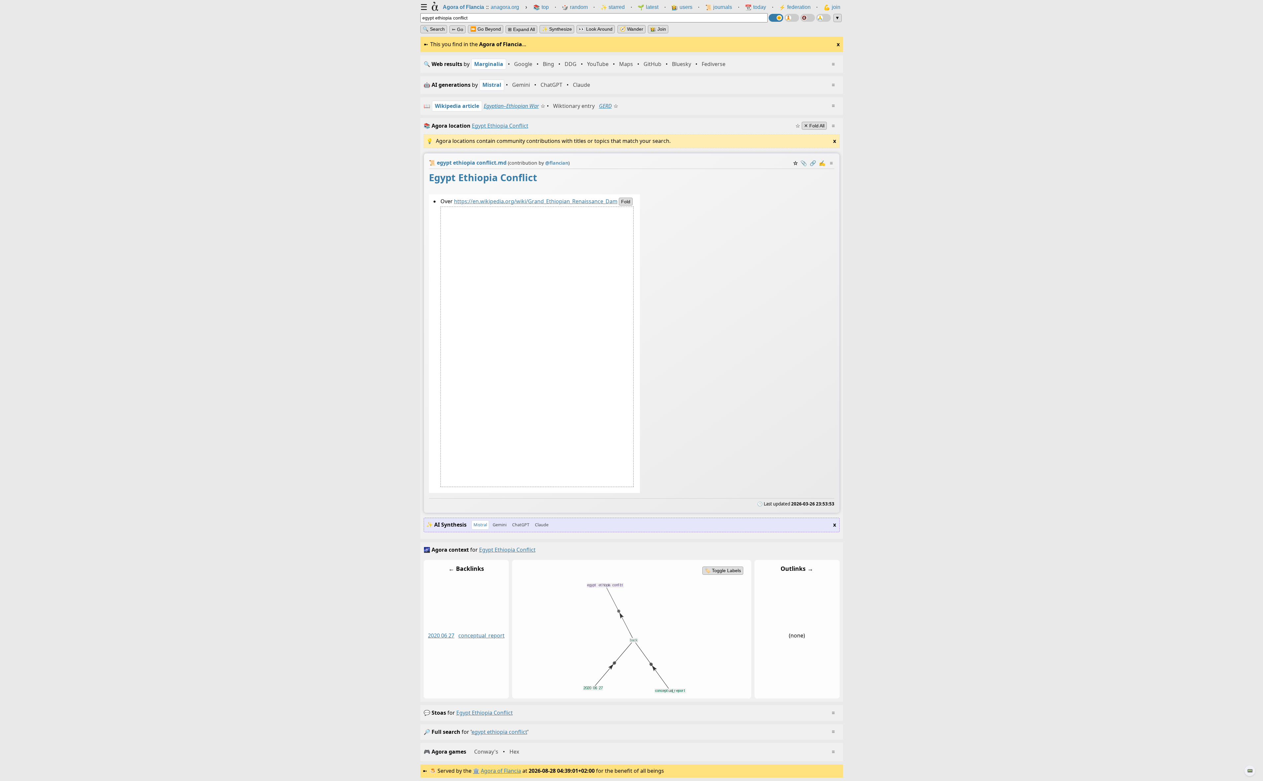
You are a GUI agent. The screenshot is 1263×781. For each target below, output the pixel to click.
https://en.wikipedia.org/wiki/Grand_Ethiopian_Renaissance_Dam (535, 201)
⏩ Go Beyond (485, 29)
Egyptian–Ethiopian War (511, 106)
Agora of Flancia (501, 770)
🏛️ (476, 770)
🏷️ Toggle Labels (722, 570)
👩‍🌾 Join (658, 29)
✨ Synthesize (557, 29)
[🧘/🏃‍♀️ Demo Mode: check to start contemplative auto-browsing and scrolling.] (792, 18)
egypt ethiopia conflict (484, 712)
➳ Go (457, 29)
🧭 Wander (631, 29)
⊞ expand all (521, 29)
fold (625, 201)
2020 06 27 (441, 635)
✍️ (822, 163)
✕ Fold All (814, 125)
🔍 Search (434, 29)
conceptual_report (481, 635)
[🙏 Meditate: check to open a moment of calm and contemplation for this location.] (823, 18)
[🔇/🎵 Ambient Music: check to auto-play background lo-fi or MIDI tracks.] (807, 18)
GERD (605, 106)
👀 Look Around (596, 29)
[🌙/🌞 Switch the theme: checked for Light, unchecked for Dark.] (776, 18)
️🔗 (813, 163)
